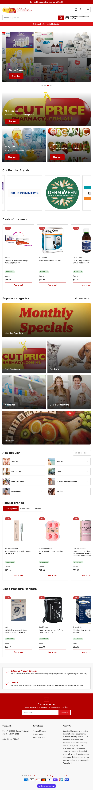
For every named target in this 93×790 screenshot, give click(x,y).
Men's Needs (16, 491)
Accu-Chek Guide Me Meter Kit (50, 261)
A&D (6, 627)
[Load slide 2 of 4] (45, 85)
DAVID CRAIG (77, 257)
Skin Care (14, 461)
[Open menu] (88, 9)
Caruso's (37, 509)
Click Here (12, 76)
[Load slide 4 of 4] (50, 85)
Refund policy (38, 734)
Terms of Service (39, 731)
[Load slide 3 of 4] (47, 85)
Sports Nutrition (17, 481)
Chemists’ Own (78, 627)
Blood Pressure (44, 627)
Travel (59, 471)
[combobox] (33, 17)
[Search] (60, 18)
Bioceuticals (25, 509)
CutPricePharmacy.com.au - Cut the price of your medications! (49, 776)
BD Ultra (7, 257)
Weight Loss (16, 471)
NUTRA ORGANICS (11, 548)
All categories (81, 298)
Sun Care (60, 461)
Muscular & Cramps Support (67, 481)
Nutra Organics (11, 509)
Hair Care (60, 491)
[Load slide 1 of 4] (42, 85)
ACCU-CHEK (43, 257)
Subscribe (64, 712)
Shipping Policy (39, 737)
